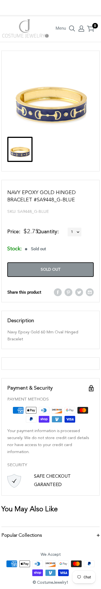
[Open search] (72, 28)
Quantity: (48, 231)
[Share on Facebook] (58, 292)
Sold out (50, 270)
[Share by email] (90, 292)
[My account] (81, 28)
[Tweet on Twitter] (79, 292)
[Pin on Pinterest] (68, 292)
